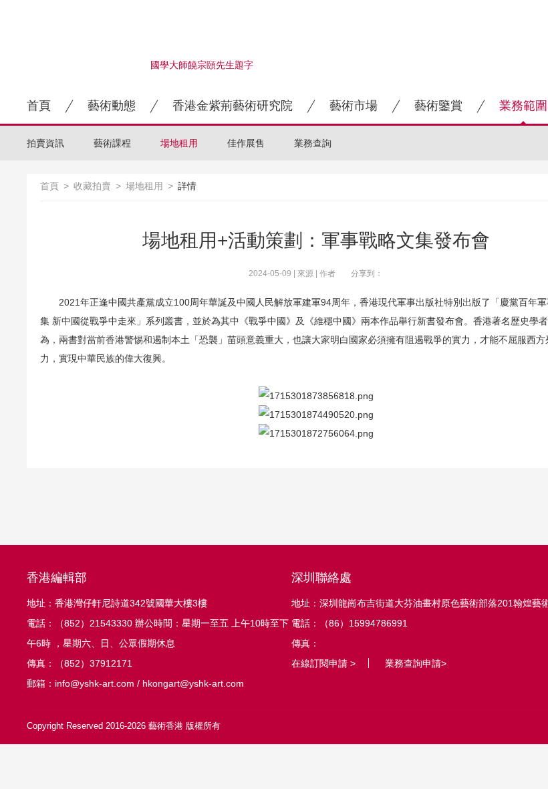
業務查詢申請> (415, 663)
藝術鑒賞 (438, 105)
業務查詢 (312, 143)
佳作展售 (246, 143)
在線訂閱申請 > (323, 663)
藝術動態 (112, 105)
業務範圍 (523, 105)
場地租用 (179, 143)
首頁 (39, 105)
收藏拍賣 (92, 186)
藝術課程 (112, 143)
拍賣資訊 (45, 143)
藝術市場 (353, 105)
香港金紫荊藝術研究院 (232, 105)
